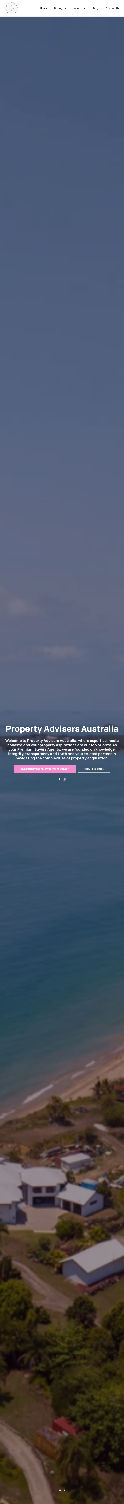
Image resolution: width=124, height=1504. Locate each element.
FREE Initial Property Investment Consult (45, 768)
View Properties (94, 768)
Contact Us (112, 8)
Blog (95, 8)
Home (43, 8)
